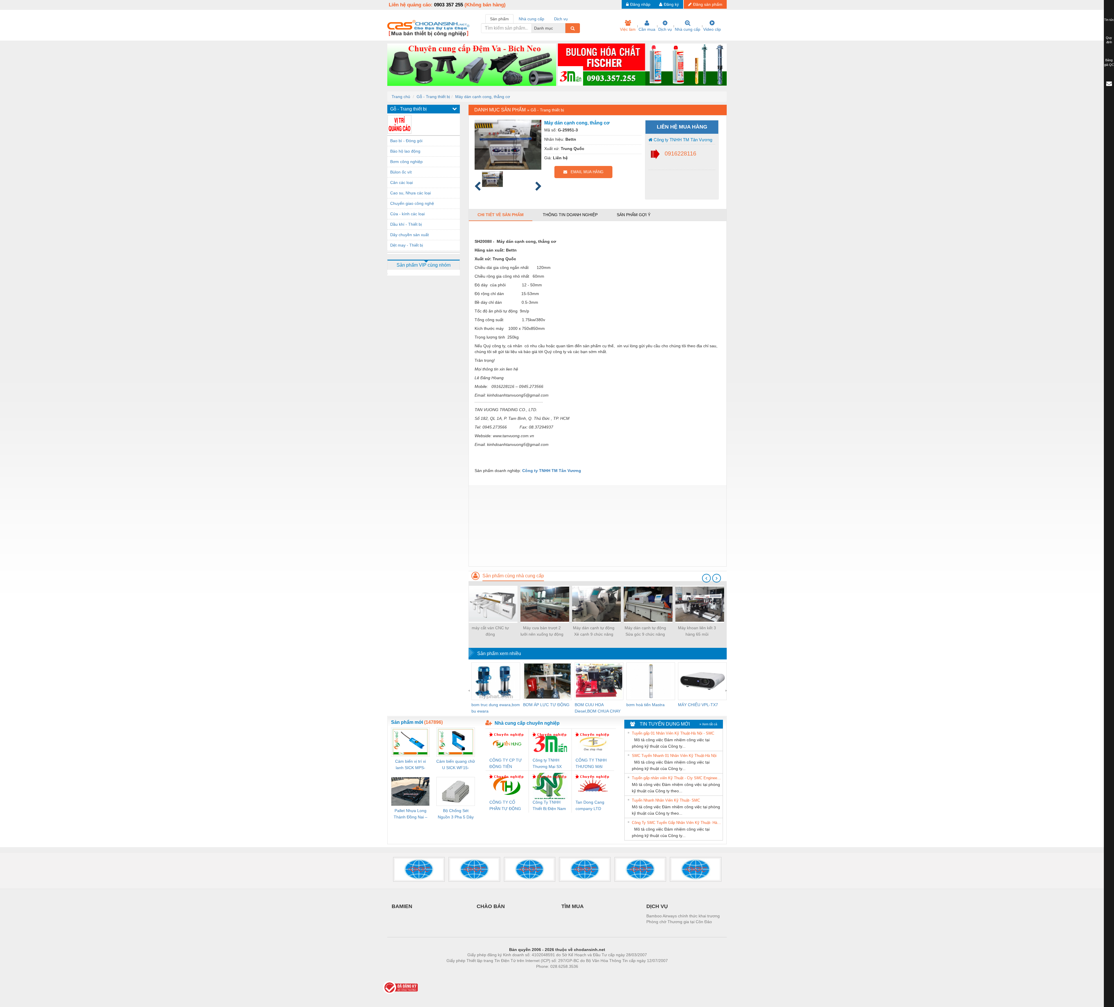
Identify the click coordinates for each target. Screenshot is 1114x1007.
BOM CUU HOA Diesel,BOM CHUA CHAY (598, 707)
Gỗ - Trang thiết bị (433, 96)
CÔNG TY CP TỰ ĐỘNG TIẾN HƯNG (505, 764)
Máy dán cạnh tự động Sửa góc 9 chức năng (645, 631)
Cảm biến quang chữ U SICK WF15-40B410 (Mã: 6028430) (455, 765)
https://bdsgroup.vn (549, 975)
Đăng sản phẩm (707, 4)
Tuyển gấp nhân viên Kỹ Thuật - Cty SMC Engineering (676, 778)
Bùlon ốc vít (401, 172)
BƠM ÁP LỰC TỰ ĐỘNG (546, 704)
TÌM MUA (572, 906)
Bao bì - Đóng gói (406, 140)
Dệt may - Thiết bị (406, 245)
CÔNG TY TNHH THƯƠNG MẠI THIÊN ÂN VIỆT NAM (591, 764)
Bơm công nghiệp (406, 161)
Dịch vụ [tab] (561, 19)
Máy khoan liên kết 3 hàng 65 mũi (697, 631)
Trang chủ (401, 96)
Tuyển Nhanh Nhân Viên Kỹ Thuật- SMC (666, 800)
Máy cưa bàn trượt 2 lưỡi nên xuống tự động (541, 631)
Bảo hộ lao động (405, 151)
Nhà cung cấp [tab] (531, 19)
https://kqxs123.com (585, 975)
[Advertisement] (597, 525)
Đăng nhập (640, 4)
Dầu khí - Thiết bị (406, 224)
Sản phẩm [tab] (499, 19)
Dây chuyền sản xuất (409, 234)
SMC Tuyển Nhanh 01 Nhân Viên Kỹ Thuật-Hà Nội (674, 755)
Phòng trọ (519, 975)
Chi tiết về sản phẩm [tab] (501, 214)
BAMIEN (402, 906)
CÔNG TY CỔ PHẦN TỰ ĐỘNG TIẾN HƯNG (505, 806)
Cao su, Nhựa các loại (410, 193)
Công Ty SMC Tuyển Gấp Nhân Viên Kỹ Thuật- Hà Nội (676, 822)
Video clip (712, 29)
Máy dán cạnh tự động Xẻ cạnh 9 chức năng (593, 631)
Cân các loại (401, 182)
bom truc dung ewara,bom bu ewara (495, 707)
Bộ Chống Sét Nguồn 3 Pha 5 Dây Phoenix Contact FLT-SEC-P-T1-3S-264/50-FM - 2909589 (456, 814)
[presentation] (706, 578)
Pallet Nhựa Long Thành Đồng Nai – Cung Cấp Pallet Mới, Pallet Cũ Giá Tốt (410, 814)
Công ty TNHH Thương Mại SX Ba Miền (547, 764)
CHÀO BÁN (491, 906)
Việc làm (628, 29)
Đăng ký (671, 4)
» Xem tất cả (708, 724)
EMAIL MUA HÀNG (585, 172)
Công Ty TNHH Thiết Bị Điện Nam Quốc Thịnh (549, 806)
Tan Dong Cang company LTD (590, 805)
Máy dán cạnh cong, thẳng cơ (482, 96)
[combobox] (564, 28)
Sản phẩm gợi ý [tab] (633, 214)
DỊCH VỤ (657, 906)
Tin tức (1109, 19)
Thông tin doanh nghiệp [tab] (570, 214)
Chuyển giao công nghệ (412, 203)
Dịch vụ (665, 29)
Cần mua (647, 29)
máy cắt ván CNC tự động (490, 631)
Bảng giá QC (1109, 62)
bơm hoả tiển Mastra (645, 704)
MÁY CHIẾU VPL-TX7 (698, 704)
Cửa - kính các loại (407, 213)
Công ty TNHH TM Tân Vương (682, 139)
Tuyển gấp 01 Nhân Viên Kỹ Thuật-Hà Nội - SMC (673, 733)
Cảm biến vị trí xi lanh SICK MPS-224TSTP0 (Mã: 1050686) (410, 765)
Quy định (1109, 40)
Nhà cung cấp (687, 29)
